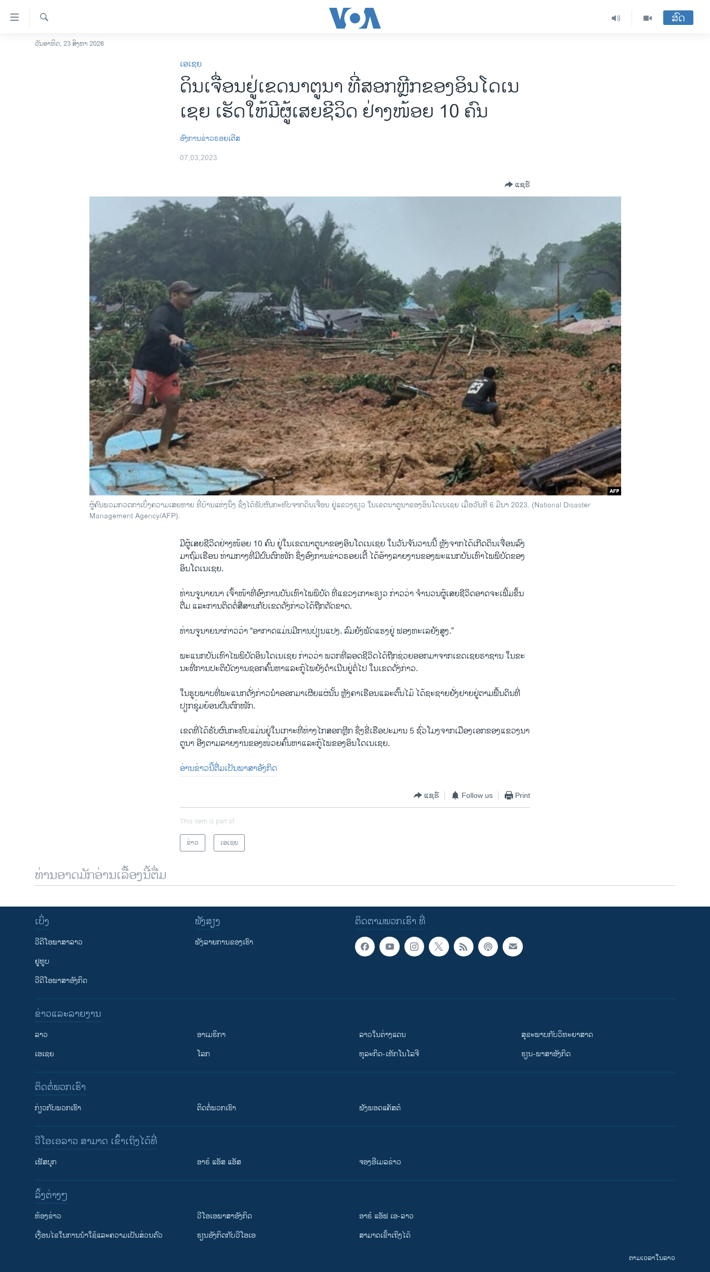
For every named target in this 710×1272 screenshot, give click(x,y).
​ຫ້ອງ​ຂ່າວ (48, 1216)
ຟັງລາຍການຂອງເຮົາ (224, 942)
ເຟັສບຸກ (46, 1162)
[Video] (647, 18)
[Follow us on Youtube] (389, 946)
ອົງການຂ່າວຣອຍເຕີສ (210, 139)
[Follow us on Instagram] (414, 946)
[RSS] (464, 946)
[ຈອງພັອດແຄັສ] (512, 946)
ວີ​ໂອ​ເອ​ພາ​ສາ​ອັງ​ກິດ (224, 1216)
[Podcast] (488, 946)
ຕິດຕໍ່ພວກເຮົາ (216, 1108)
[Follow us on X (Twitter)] (439, 946)
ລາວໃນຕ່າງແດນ (382, 1034)
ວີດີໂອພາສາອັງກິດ (61, 980)
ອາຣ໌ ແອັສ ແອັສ (219, 1162)
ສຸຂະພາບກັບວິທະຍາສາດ (557, 1034)
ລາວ (41, 1034)
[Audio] (616, 18)
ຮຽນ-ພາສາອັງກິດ (546, 1053)
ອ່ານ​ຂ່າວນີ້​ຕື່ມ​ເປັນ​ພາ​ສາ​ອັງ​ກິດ (228, 769)
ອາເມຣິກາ (211, 1034)
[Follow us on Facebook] (365, 946)
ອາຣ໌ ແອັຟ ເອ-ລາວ (386, 1216)
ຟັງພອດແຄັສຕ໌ (380, 1108)
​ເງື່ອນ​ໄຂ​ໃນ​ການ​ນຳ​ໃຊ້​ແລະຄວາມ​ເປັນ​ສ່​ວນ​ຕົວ (99, 1235)
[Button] (517, 184)
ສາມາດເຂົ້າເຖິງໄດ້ (385, 1235)
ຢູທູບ (42, 961)
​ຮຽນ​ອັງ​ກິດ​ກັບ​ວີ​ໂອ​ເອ (226, 1235)
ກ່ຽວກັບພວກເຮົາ (58, 1108)
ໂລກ (203, 1053)
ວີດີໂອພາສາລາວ (59, 942)
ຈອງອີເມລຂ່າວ (380, 1162)
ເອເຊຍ (191, 64)
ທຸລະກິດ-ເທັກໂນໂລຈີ (389, 1053)
